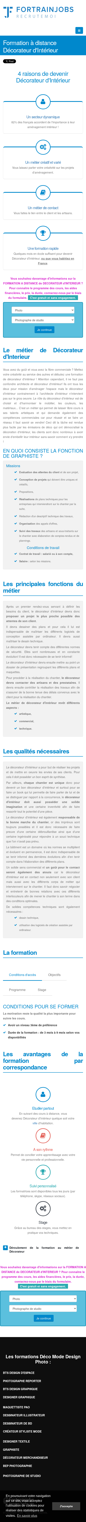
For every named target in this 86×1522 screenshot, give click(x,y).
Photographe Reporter (22, 1381)
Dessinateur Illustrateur (24, 1415)
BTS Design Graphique (20, 1389)
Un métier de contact (43, 207)
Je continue (44, 330)
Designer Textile (16, 1441)
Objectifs (54, 974)
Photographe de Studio (22, 1476)
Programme (17, 989)
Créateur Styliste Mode (22, 1431)
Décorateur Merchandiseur (25, 1458)
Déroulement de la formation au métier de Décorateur (44, 1250)
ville (35, 1123)
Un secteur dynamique (43, 116)
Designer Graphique (19, 1397)
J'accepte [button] (66, 1506)
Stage (42, 989)
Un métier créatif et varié (43, 162)
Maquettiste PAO (16, 1407)
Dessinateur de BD (17, 1423)
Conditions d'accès (22, 974)
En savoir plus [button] (27, 1515)
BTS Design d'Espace (18, 1373)
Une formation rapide (43, 248)
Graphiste (11, 1450)
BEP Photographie (17, 1466)
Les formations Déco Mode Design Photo (43, 1359)
